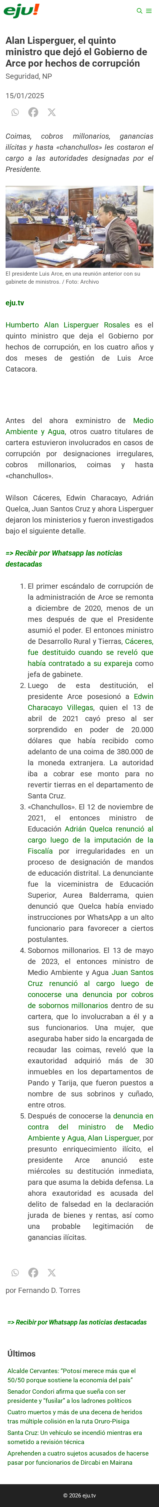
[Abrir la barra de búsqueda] (139, 11)
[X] (51, 112)
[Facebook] (33, 112)
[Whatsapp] (14, 112)
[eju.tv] (22, 11)
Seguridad (22, 76)
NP (47, 76)
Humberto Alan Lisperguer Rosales (68, 324)
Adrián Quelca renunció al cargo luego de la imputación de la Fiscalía (90, 840)
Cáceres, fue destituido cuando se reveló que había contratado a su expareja (90, 652)
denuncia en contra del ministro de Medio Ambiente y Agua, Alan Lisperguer (90, 1126)
